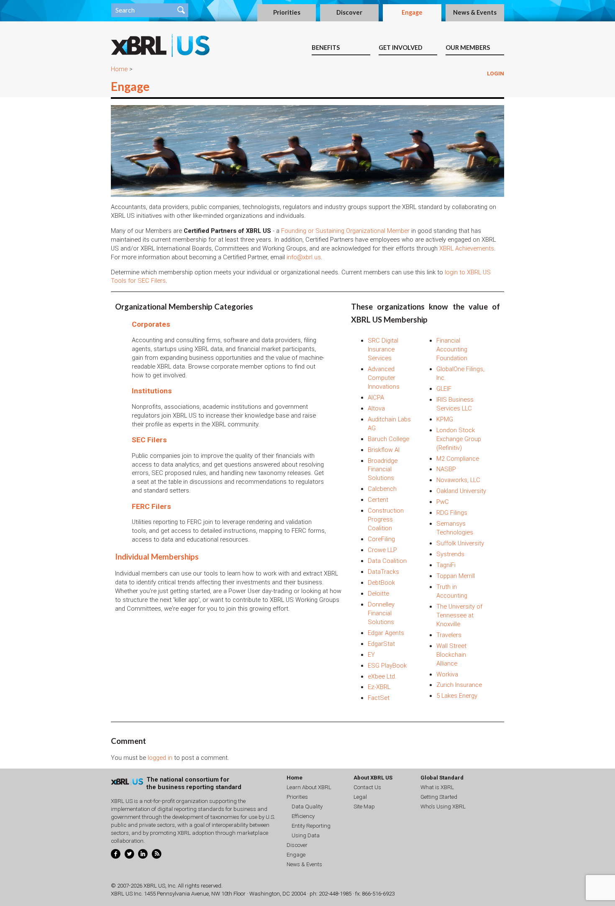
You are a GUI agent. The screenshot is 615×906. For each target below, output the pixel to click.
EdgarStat (381, 644)
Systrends (450, 554)
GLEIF (443, 388)
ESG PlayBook (387, 665)
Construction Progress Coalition (386, 519)
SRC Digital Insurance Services (383, 349)
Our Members (468, 47)
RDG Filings (451, 512)
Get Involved (401, 47)
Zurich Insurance (459, 685)
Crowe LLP (382, 550)
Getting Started (438, 797)
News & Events (475, 12)
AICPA (376, 397)
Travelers (448, 635)
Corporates (151, 324)
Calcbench (382, 489)
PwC (442, 502)
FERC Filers (151, 506)
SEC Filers (149, 440)
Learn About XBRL (309, 787)
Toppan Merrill (455, 576)
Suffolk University (460, 543)
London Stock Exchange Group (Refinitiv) (458, 439)
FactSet (379, 698)
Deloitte (378, 593)
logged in (160, 757)
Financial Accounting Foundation (451, 349)
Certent (378, 499)
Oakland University (461, 491)
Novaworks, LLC (458, 480)
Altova (376, 408)
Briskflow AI (384, 450)
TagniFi (446, 565)
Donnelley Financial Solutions (381, 613)
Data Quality (307, 806)
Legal (360, 797)
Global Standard (442, 777)
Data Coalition (387, 561)
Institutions (152, 391)
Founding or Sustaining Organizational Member (345, 231)
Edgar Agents (386, 633)
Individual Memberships (157, 556)
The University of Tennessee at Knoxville (459, 615)
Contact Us (367, 787)
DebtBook (381, 582)
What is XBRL (437, 787)
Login (495, 73)
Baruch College (388, 439)
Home (119, 69)
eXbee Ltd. (382, 676)
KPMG (444, 419)
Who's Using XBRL (443, 806)
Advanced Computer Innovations (384, 377)
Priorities (286, 12)
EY (371, 654)
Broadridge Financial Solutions (382, 469)
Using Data (306, 835)
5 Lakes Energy (456, 696)
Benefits (326, 47)
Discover (349, 12)
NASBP (446, 469)
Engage (412, 12)
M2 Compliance (457, 458)
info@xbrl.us (304, 257)
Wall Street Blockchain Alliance (451, 654)
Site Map (364, 806)
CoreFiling (381, 539)
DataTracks (383, 572)
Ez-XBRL (379, 687)
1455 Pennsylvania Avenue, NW (182, 894)
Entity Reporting (311, 826)
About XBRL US (373, 777)
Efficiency (303, 816)
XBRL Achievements (466, 248)
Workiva (447, 674)
